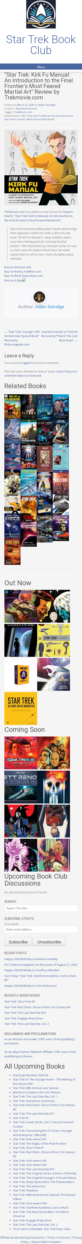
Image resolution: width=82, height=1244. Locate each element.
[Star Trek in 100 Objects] (53, 656)
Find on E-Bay (13, 280)
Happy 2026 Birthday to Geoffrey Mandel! (31, 970)
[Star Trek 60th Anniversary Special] (53, 768)
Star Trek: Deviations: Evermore (34, 1101)
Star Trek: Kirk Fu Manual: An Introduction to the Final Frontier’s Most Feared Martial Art (38, 117)
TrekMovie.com (23, 112)
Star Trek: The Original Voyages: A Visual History (44, 1178)
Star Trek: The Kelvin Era (29, 1186)
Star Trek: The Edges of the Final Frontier (39, 1143)
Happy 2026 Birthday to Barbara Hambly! (31, 959)
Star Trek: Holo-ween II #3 (30, 1165)
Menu (41, 67)
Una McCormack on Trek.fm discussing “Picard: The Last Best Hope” (59, 336)
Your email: (11, 924)
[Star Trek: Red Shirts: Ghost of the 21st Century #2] (53, 836)
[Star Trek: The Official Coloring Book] (53, 690)
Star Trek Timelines (25, 1190)
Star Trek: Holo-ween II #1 (30, 1139)
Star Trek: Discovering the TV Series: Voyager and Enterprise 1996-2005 (42, 1133)
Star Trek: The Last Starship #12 (25, 1013)
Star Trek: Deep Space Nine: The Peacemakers (44, 1182)
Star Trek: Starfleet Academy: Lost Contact (40, 1207)
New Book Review (26, 108)
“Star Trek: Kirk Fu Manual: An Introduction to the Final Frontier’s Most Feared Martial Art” (38, 218)
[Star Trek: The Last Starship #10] (53, 622)
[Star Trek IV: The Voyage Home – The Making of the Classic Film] (20, 768)
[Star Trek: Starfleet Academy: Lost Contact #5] (20, 622)
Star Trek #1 (21, 1118)
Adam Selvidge (47, 104)
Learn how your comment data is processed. (40, 373)
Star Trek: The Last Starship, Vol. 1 (35, 1096)
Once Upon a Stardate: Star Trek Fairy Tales (42, 1229)
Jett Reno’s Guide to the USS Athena (36, 1092)
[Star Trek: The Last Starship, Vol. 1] (53, 802)
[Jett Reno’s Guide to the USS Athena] (20, 802)
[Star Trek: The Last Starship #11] (20, 870)
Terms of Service (58, 1237)
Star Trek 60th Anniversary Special (35, 1088)
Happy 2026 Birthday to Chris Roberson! (30, 986)
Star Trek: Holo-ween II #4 (30, 1203)
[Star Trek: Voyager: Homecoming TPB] (20, 656)
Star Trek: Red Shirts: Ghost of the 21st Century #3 (37, 1007)
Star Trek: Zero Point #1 (19, 1001)
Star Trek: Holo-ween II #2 (30, 1161)
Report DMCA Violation (46, 1242)
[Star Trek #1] (53, 870)
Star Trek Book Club (41, 45)
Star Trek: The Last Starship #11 (34, 1113)
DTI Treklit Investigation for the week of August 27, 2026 (40, 965)
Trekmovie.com (14, 212)
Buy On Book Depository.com (23, 276)
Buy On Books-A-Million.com (22, 271)
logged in (27, 363)
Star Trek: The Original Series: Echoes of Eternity (45, 1173)
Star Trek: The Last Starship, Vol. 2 (26, 1024)
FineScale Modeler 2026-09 (30, 1075)
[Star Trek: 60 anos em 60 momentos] (20, 724)
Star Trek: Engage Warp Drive (23, 1018)
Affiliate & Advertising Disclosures (22, 1237)
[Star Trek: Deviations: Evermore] (20, 836)
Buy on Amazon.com (17, 267)
